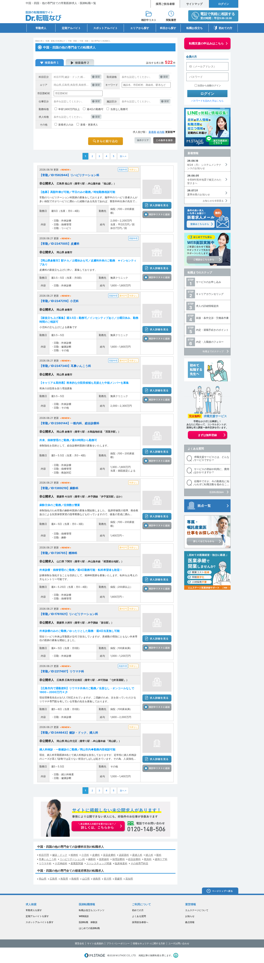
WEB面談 (84, 916)
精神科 (74, 854)
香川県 (107, 878)
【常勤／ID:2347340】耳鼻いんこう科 (65, 366)
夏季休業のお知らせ (198, 194)
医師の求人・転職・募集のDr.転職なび (50, 41)
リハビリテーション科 (72, 859)
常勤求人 (41, 28)
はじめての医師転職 (89, 928)
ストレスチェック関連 (99, 863)
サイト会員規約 (95, 943)
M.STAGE (94, 955)
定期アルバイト (71, 28)
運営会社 (79, 943)
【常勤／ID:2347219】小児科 (59, 301)
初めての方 (225, 28)
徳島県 (96, 878)
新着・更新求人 (89, 124)
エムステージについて (196, 910)
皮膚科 (96, 854)
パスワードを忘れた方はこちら (207, 100)
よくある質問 (196, 448)
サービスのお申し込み (208, 281)
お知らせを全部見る (213, 200)
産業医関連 (77, 863)
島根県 (75, 878)
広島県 (53, 878)
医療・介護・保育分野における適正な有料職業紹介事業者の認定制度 (175, 955)
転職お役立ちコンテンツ (91, 910)
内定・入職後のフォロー (210, 341)
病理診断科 (118, 859)
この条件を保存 (164, 140)
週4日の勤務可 (95, 109)
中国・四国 (72, 41)
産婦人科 (137, 854)
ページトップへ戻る (220, 891)
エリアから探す (139, 28)
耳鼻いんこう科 (47, 859)
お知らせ (189, 916)
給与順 (160, 131)
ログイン (223, 3)
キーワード (111, 84)
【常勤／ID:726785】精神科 (58, 553)
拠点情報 (189, 922)
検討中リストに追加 (156, 214)
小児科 (85, 854)
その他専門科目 (139, 863)
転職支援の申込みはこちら (206, 43)
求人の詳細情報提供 (207, 305)
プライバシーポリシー (118, 943)
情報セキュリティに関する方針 (149, 943)
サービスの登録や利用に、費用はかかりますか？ (211, 471)
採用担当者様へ (140, 922)
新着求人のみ (65, 124)
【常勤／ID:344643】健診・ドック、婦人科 (68, 732)
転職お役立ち (195, 28)
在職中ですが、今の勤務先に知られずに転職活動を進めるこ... (211, 483)
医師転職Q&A (216, 492)
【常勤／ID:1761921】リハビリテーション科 (68, 614)
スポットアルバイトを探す (40, 922)
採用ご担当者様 (165, 3)
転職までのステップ (200, 272)
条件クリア (143, 140)
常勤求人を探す (34, 910)
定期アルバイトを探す (37, 916)
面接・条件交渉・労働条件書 (212, 317)
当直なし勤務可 (119, 109)
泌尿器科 (124, 854)
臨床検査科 (121, 863)
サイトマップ (194, 3)
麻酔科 (92, 859)
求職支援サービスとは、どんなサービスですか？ (211, 459)
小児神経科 (61, 863)
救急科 (148, 859)
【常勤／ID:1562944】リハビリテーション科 (69, 175)
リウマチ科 (45, 863)
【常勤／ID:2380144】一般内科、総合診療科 (69, 423)
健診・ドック (59, 854)
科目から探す (168, 28)
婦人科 (149, 854)
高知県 (129, 878)
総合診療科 (134, 859)
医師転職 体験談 (88, 922)
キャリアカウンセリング (210, 293)
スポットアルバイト (105, 28)
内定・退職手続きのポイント (212, 329)
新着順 (152, 131)
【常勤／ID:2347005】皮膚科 (59, 243)
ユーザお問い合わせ (178, 943)
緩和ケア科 (161, 859)
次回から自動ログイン (209, 85)
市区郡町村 (43, 93)
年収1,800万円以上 (69, 109)
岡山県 (42, 878)
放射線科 (104, 859)
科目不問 (44, 854)
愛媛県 (118, 878)
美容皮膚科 (109, 854)
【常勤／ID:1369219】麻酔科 (58, 488)
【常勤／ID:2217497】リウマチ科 (61, 671)
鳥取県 (64, 878)
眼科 (158, 854)
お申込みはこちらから (98, 826)
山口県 (86, 878)
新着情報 (193, 153)
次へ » (123, 156)
